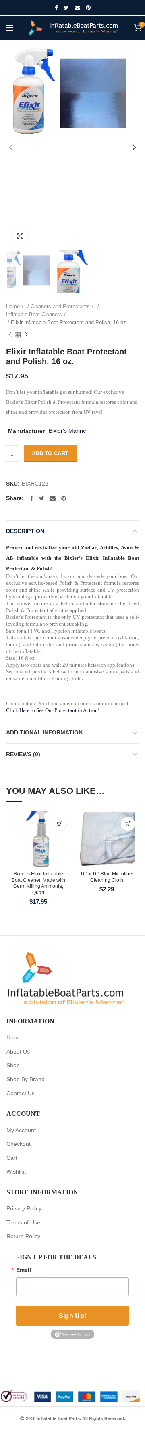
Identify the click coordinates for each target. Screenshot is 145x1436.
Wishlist (16, 1171)
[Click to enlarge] (20, 236)
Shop (13, 1065)
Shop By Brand (25, 1079)
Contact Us (20, 1093)
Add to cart (50, 453)
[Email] (77, 7)
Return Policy (23, 1236)
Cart (11, 1158)
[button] (59, 824)
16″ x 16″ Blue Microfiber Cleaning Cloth (107, 877)
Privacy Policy (23, 1208)
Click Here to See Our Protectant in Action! (52, 710)
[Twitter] (66, 7)
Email (23, 1270)
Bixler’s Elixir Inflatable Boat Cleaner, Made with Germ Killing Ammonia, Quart (38, 883)
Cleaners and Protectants (60, 306)
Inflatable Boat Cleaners (34, 314)
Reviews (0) (23, 754)
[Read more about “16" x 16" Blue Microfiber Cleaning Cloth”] (128, 824)
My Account (21, 1130)
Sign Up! (72, 1315)
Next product (26, 335)
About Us (18, 1051)
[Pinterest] (88, 7)
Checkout (18, 1144)
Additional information (44, 732)
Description (25, 531)
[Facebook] (56, 7)
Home (13, 306)
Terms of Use (23, 1222)
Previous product (10, 335)
